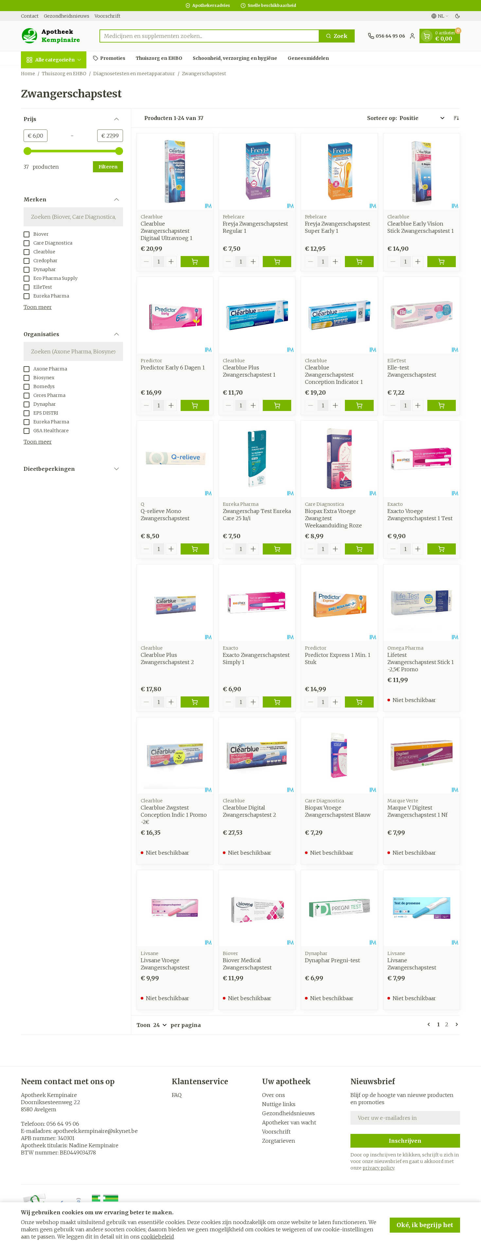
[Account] (412, 36)
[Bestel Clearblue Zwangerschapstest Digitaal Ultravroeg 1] (195, 261)
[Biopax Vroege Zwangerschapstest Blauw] (339, 755)
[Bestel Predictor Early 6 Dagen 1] (195, 405)
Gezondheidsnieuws (66, 16)
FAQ (177, 1095)
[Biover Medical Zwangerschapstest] (257, 908)
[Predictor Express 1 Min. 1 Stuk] (339, 602)
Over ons (273, 1095)
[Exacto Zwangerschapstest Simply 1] (257, 602)
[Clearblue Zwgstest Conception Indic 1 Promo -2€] (175, 755)
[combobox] (209, 36)
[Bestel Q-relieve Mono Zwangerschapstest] (195, 549)
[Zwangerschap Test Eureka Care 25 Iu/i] (257, 459)
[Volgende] (455, 1024)
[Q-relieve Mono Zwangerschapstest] (175, 459)
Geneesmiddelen (308, 58)
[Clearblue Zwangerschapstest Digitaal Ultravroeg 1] (175, 171)
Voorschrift (107, 16)
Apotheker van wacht (289, 1122)
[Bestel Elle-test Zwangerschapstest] (441, 405)
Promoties (112, 58)
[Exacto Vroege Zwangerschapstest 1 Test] (421, 459)
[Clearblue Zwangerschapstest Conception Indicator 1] (339, 315)
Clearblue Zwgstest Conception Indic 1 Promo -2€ (174, 814)
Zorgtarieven (278, 1140)
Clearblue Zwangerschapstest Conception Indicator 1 (334, 374)
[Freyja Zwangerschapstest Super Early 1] (339, 171)
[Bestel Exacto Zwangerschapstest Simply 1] (277, 702)
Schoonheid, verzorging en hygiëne (235, 58)
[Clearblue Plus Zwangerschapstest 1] (257, 315)
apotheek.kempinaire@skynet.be (95, 1131)
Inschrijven (405, 1140)
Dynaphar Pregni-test (332, 960)
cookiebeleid (157, 1236)
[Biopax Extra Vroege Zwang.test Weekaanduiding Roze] (339, 459)
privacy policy (378, 1168)
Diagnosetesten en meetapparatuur (134, 74)
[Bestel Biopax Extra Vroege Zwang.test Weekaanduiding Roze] (359, 549)
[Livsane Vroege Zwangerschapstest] (175, 908)
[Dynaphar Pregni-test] (339, 908)
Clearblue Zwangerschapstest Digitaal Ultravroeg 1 (166, 230)
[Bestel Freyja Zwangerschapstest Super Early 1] (359, 261)
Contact (30, 16)
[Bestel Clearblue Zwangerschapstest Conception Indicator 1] (359, 405)
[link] (430, 1024)
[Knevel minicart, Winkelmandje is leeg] (427, 36)
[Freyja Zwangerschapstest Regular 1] (257, 171)
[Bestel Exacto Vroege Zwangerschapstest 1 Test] (441, 549)
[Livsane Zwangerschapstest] (421, 908)
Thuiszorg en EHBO (159, 58)
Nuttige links (278, 1104)
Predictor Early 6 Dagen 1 (173, 367)
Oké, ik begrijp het (425, 1225)
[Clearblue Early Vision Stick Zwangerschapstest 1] (421, 171)
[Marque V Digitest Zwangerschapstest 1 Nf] (421, 755)
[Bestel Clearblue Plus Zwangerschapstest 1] (277, 405)
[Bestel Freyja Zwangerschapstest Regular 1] (277, 261)
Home (28, 74)
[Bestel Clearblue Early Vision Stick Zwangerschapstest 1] (441, 261)
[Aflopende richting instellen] (456, 118)
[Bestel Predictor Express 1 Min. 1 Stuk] (359, 702)
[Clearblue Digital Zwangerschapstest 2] (257, 755)
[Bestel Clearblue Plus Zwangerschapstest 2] (195, 702)
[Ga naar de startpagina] (53, 36)
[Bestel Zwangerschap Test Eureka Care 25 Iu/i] (277, 549)
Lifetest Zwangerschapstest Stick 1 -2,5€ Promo (420, 662)
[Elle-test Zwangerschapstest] (421, 315)
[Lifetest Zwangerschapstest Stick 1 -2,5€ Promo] (421, 602)
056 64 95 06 (62, 1123)
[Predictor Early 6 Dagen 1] (175, 315)
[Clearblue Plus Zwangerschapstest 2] (175, 602)
